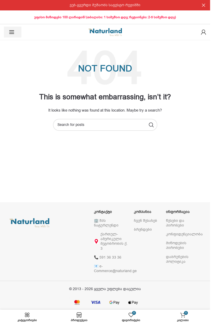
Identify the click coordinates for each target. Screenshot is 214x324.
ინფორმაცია (178, 211)
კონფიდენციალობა (183, 234)
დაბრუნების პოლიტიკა (177, 259)
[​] (12, 32)
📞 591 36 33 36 (107, 257)
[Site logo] (105, 31)
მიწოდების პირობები (176, 245)
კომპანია (142, 211)
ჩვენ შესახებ (145, 220)
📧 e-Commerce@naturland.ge (111, 268)
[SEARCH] (151, 125)
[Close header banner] (203, 5)
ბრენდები (143, 229)
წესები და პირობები (175, 223)
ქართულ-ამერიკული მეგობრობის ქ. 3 (114, 241)
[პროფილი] (203, 32)
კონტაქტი (103, 211)
